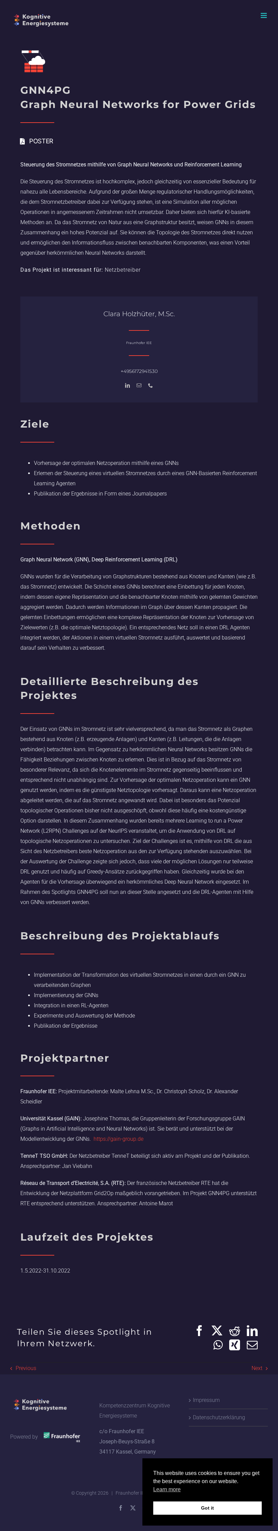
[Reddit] (234, 1330)
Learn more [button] (167, 1489)
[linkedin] (127, 385)
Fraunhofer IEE (131, 1493)
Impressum (206, 1400)
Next (257, 1368)
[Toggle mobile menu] (264, 15)
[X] (217, 1330)
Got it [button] (207, 1508)
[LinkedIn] (252, 1330)
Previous (26, 1368)
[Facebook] (199, 1330)
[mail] (139, 385)
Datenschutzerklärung (219, 1417)
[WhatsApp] (218, 1345)
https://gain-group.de (117, 1139)
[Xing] (234, 1345)
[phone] (150, 385)
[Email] (252, 1345)
